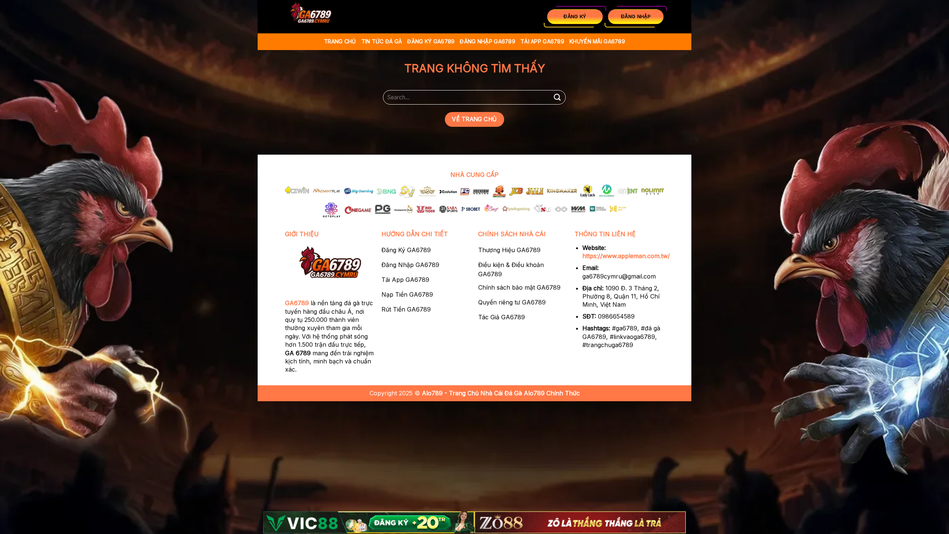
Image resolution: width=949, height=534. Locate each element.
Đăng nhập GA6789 (487, 41)
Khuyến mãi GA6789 (597, 41)
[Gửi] (557, 97)
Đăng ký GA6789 (430, 41)
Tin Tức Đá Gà (381, 41)
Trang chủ (340, 41)
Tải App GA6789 (542, 41)
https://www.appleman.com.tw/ (626, 256)
